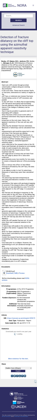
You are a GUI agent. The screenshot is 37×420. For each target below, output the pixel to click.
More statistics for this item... (18, 359)
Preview (22, 273)
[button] (35, 381)
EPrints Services (6, 416)
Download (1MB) (12, 273)
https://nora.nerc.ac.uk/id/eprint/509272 (21, 318)
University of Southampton (21, 416)
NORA (22, 6)
